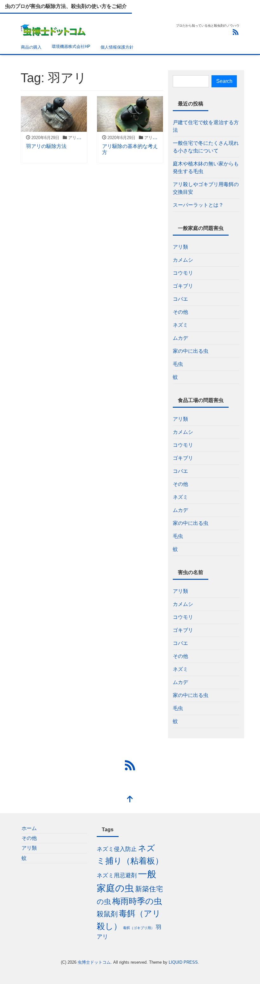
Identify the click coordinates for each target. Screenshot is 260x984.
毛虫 (178, 364)
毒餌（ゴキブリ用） (138, 928)
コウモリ (183, 273)
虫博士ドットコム (94, 962)
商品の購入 (31, 47)
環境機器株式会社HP (71, 46)
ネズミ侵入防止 (117, 849)
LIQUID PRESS (183, 962)
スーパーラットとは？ (198, 205)
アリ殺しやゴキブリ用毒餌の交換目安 (206, 188)
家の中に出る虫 (190, 351)
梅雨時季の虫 (137, 901)
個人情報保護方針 (117, 47)
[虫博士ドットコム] (53, 29)
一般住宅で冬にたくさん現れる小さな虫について (206, 146)
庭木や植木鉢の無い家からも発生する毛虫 (206, 167)
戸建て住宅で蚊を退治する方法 (206, 126)
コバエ (180, 299)
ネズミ (180, 325)
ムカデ (180, 338)
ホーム (29, 828)
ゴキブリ (183, 286)
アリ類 (180, 247)
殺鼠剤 (107, 914)
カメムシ (183, 260)
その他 (180, 312)
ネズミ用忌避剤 (117, 875)
